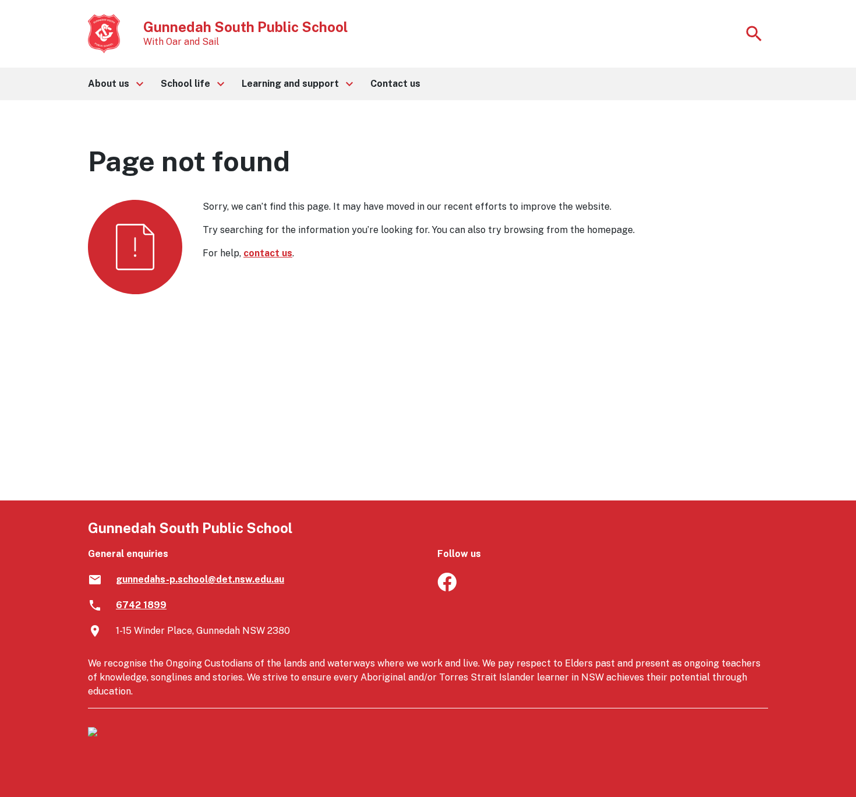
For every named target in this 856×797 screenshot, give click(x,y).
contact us (267, 253)
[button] (115, 84)
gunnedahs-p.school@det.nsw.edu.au (200, 579)
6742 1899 (141, 605)
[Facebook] (447, 588)
